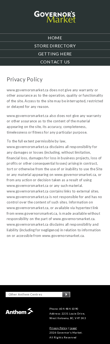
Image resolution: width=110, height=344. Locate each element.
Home (55, 37)
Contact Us (55, 61)
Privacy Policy (58, 328)
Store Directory (55, 45)
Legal (73, 328)
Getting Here (55, 53)
